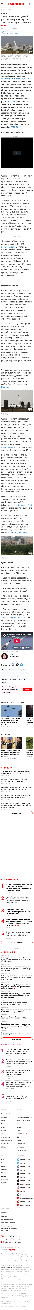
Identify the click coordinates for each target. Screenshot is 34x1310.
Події (9, 10)
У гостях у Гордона (23, 1120)
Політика (4, 1117)
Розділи (19, 1110)
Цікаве (3, 1147)
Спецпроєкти (21, 1150)
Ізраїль (4, 669)
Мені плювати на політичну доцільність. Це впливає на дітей (15, 796)
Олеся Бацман (25, 1184)
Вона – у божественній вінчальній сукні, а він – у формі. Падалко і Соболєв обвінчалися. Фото (18, 1051)
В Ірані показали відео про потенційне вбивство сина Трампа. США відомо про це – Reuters (16, 969)
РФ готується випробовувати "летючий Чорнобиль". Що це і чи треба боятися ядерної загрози (16, 987)
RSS (21, 1194)
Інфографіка (5, 1143)
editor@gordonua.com (13, 1242)
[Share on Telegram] (21, 665)
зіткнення (20, 673)
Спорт (3, 1127)
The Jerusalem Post (23, 505)
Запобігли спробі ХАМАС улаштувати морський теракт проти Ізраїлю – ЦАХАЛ (10, 721)
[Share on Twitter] (17, 665)
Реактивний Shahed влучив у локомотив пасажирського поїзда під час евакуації (18, 911)
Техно (3, 1134)
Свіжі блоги (7, 768)
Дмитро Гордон (25, 1159)
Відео (19, 1140)
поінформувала (8, 247)
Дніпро (3, 1176)
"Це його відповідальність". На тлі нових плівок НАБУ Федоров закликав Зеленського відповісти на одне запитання (19, 887)
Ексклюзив (20, 1134)
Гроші (3, 1120)
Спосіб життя (5, 1137)
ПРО (11, 676)
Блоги (19, 1124)
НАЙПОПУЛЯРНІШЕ (9, 879)
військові (11, 673)
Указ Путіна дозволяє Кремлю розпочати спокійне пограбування (16, 788)
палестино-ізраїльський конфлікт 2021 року (15, 679)
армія (4, 673)
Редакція (4, 1216)
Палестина (12, 669)
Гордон (3, 10)
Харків (3, 1173)
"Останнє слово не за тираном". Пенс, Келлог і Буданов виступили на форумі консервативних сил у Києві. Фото (19, 922)
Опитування (21, 1143)
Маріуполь (4, 1179)
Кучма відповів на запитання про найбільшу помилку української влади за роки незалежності (18, 934)
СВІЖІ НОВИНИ (8, 952)
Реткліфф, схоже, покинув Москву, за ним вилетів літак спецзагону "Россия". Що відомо (16, 1026)
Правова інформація (8, 1222)
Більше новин (17, 1039)
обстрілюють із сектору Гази (15, 79)
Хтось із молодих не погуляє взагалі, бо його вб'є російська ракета (16, 772)
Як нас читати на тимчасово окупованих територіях (9, 1228)
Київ (2, 1159)
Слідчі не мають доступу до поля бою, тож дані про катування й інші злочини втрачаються (16, 805)
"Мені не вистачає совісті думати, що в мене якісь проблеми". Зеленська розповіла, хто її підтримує (18, 1073)
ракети (17, 676)
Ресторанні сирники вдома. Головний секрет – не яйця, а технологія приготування (16, 1097)
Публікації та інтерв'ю (24, 1117)
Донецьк (4, 1169)
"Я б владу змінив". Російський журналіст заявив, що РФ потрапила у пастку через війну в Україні (16, 978)
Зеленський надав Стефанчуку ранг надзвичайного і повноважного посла (15, 1018)
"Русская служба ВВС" (11, 618)
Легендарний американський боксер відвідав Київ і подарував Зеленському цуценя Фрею (16, 960)
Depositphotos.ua (6, 1267)
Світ (12, 726)
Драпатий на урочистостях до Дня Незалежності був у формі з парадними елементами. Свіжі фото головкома (19, 1085)
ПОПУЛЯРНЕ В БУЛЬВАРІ (12, 1044)
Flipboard (23, 1191)
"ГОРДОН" (16, 127)
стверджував (7, 447)
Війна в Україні (6, 1114)
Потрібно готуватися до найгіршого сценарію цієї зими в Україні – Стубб (15, 1004)
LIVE (18, 1130)
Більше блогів (16, 813)
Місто (3, 1155)
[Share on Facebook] (13, 665)
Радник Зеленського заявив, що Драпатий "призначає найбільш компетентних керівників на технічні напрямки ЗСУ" (19, 900)
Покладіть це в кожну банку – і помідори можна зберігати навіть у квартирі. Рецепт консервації (19, 1062)
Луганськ (4, 1182)
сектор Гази (22, 669)
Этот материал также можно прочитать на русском (14, 32)
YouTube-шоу (21, 1147)
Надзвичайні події (7, 1140)
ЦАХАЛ (4, 682)
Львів (3, 1163)
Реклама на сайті (7, 1219)
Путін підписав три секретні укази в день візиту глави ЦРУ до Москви (17, 1011)
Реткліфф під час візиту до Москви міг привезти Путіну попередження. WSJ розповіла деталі (15, 995)
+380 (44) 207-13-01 (12, 1236)
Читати (27, 689)
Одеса (3, 1166)
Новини (3, 1110)
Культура (4, 1130)
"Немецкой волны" (19, 532)
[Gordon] (16, 4)
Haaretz (4, 387)
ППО (27, 673)
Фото (18, 1137)
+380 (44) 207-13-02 (12, 1239)
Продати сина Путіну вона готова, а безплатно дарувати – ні (14, 780)
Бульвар (5, 734)
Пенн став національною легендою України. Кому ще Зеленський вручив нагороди (10, 753)
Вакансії (4, 1212)
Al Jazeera (12, 101)
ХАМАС (4, 676)
